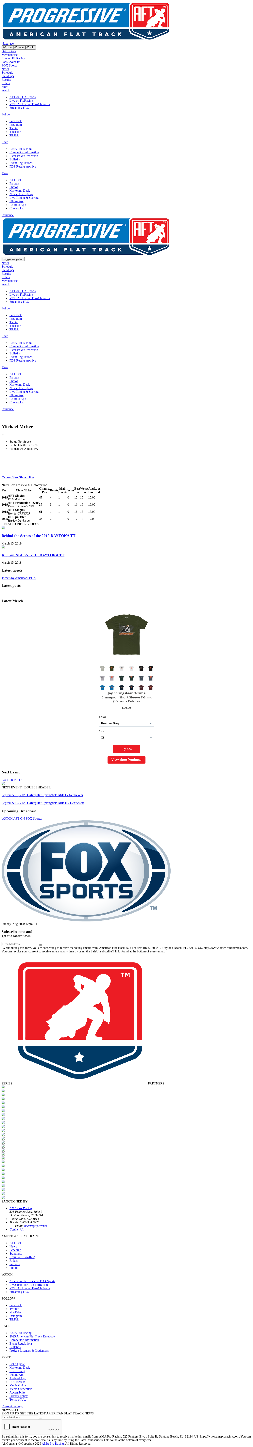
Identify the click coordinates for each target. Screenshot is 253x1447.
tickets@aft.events (35, 1226)
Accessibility (17, 1392)
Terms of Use (17, 1399)
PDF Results (17, 1381)
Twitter (13, 128)
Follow (6, 114)
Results (6, 79)
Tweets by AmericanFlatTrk (19, 578)
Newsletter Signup (21, 194)
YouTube (15, 131)
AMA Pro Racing (20, 148)
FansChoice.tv (11, 62)
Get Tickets (9, 51)
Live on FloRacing (13, 58)
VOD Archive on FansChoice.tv (29, 104)
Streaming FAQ (19, 107)
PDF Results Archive (22, 166)
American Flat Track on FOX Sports (32, 1281)
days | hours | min (18, 47)
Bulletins (15, 159)
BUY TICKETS (12, 780)
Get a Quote (17, 1364)
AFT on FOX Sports (22, 97)
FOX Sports (9, 65)
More (5, 173)
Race (5, 142)
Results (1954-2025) (22, 1257)
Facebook (15, 121)
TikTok (14, 135)
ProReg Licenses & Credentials (29, 1350)
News (5, 69)
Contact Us (16, 208)
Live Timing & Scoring (24, 197)
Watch (5, 90)
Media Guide (17, 1385)
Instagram (15, 124)
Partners (14, 183)
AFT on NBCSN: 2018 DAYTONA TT (33, 555)
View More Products (126, 759)
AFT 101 (15, 180)
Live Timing (17, 1371)
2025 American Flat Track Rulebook (32, 1336)
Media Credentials (20, 1389)
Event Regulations (20, 163)
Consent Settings (12, 1406)
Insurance (8, 215)
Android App (17, 204)
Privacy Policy (18, 1396)
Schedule (7, 72)
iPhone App (16, 201)
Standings (8, 76)
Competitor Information (24, 152)
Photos (13, 187)
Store (5, 86)
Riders (6, 83)
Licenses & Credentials (23, 155)
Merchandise (10, 54)
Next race (8, 43)
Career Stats (18, 477)
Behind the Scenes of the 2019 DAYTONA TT (39, 536)
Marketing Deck (19, 190)
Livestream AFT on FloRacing (28, 1284)
